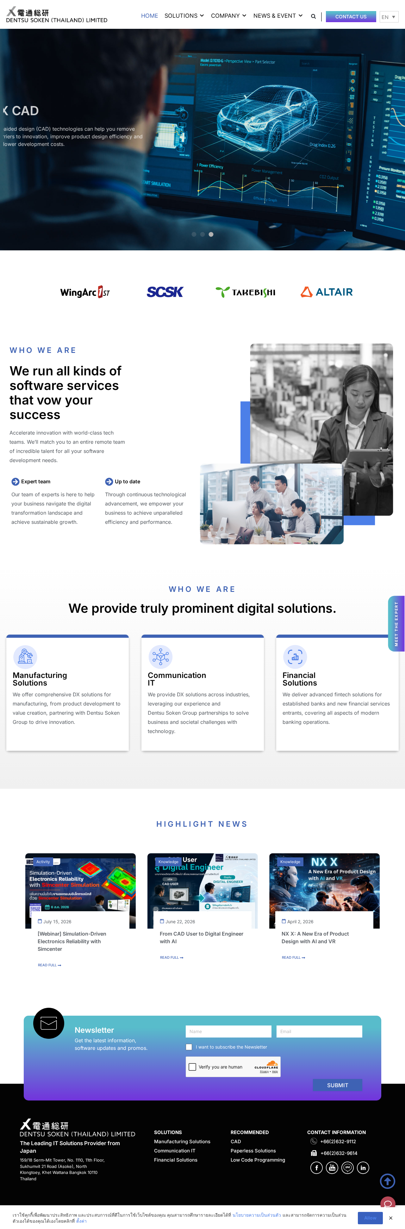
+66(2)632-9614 (339, 1153)
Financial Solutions (175, 1160)
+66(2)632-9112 (338, 1141)
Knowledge (168, 861)
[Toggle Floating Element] (388, 1204)
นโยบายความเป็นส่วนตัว (257, 1215)
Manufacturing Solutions (182, 1141)
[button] (184, 16)
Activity (43, 861)
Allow (370, 1217)
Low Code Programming (258, 1160)
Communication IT (175, 1151)
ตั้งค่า (81, 1221)
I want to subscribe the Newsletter (231, 1047)
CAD (236, 1141)
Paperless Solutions (253, 1151)
